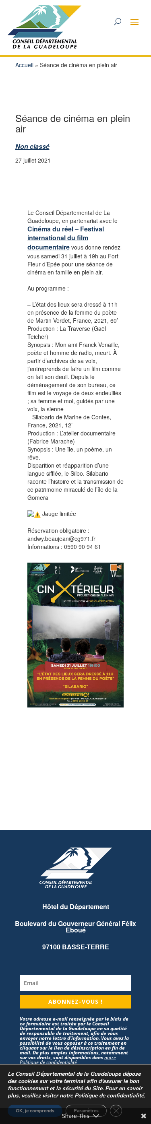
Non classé (32, 146)
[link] (65, 238)
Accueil (24, 65)
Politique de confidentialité (109, 1095)
